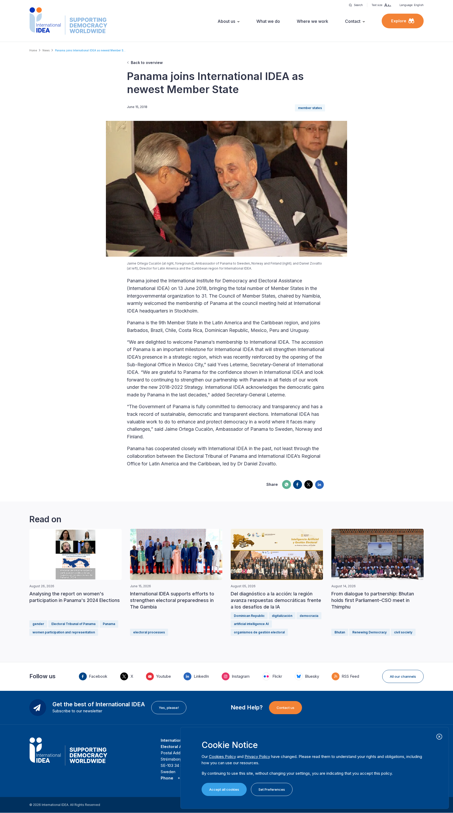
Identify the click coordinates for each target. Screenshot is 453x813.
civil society (403, 632)
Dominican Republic (249, 616)
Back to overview (147, 62)
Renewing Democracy (369, 632)
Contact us (285, 708)
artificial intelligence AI (251, 624)
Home (33, 50)
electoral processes (149, 632)
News (46, 50)
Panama (109, 624)
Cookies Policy (222, 756)
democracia (309, 616)
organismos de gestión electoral (259, 632)
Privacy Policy (257, 756)
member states (310, 108)
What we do (268, 21)
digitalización (282, 616)
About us (226, 21)
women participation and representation (64, 632)
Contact (352, 21)
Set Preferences (271, 789)
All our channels (403, 676)
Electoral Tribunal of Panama (73, 624)
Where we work (312, 21)
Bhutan (340, 632)
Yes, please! (169, 708)
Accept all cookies (224, 789)
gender (38, 624)
